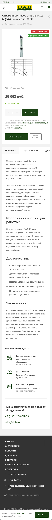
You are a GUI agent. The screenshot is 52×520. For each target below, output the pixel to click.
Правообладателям (17, 465)
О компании (12, 446)
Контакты (11, 460)
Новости (10, 451)
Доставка (11, 455)
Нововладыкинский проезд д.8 (35, 123)
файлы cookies (21, 514)
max (40, 443)
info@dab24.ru (45, 2)
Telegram (47, 443)
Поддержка (12, 469)
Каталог (10, 441)
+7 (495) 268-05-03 (8, 2)
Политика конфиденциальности (24, 495)
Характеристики (30, 150)
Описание (10, 150)
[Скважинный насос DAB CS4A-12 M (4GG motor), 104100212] (21, 46)
